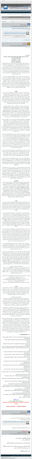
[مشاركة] (2, 26)
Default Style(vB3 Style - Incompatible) (25, 455)
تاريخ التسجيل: (24, 26)
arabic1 (18, 455)
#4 (2, 436)
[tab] (28, 19)
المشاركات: (15, 26)
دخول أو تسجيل (3, 0)
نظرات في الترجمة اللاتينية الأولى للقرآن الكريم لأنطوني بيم (14, 32)
